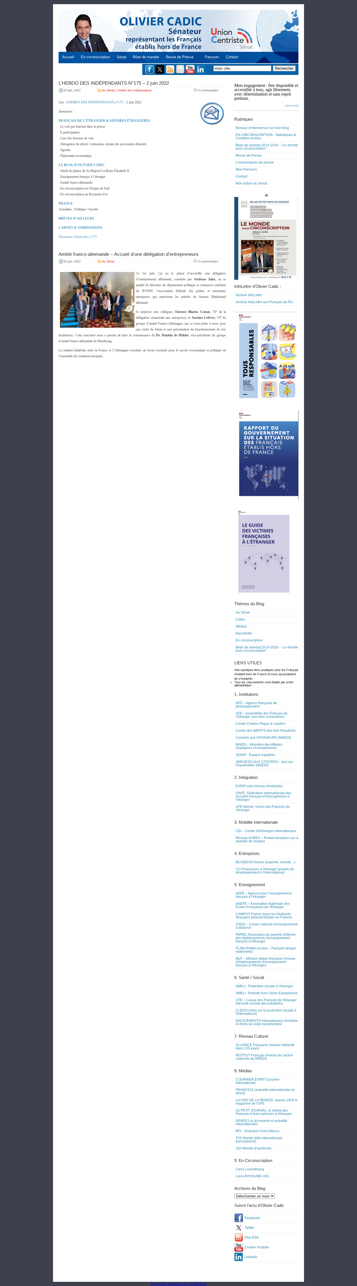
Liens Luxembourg (250, 1169)
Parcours (212, 57)
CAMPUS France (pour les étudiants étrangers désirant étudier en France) (264, 915)
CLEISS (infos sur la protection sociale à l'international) (266, 1012)
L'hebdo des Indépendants (134, 90)
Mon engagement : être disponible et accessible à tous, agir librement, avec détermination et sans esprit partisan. (266, 95)
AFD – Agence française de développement (256, 704)
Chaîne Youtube (257, 1247)
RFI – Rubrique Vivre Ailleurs (257, 1131)
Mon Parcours (246, 169)
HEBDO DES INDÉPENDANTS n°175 (95, 102)
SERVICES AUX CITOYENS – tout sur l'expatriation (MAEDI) (264, 763)
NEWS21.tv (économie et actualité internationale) (261, 1122)
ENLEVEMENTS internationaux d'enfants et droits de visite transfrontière (267, 1022)
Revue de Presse (180, 57)
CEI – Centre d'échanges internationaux (266, 831)
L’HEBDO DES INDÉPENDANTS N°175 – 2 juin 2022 (114, 83)
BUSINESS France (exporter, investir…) (265, 862)
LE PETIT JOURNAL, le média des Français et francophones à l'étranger (264, 1112)
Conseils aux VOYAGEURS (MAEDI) (263, 738)
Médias (241, 626)
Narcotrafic (244, 633)
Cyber (240, 619)
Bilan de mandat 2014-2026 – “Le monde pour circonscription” (267, 146)
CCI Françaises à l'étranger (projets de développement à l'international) (265, 870)
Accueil (68, 57)
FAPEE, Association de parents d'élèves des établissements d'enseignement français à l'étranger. (266, 938)
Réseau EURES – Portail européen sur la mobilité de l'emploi (267, 839)
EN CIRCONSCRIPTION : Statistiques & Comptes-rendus (266, 136)
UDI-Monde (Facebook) (253, 1148)
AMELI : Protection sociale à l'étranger (264, 986)
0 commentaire (208, 90)
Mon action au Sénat (251, 183)
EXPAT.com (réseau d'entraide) (259, 786)
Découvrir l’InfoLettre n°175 (78, 237)
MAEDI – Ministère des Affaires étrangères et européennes (259, 746)
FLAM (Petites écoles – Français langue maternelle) (266, 950)
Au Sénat (108, 90)
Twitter (249, 1228)
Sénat (121, 57)
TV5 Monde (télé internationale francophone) (259, 1139)
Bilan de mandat (146, 57)
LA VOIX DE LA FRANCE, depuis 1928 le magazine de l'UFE (267, 1101)
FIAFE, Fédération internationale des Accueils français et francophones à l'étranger (263, 796)
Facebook (252, 1218)
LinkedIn (250, 1257)
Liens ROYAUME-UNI (252, 1176)
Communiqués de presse (255, 162)
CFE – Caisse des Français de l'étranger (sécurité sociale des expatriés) (266, 1001)
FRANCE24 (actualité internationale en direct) (265, 1091)
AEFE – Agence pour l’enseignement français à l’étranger (263, 895)
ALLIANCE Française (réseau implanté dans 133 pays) (265, 1046)
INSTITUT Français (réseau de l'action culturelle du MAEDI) (264, 1057)
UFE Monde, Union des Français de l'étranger (263, 808)
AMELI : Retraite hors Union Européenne (267, 993)
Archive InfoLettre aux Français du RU (264, 302)
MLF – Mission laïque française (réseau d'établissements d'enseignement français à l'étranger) (265, 962)
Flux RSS (252, 1237)
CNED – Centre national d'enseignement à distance (267, 926)
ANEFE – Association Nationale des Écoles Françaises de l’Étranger (263, 905)
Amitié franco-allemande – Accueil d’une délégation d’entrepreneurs (129, 254)
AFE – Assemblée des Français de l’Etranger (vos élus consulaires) (262, 715)
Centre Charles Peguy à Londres (261, 724)
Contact (232, 57)
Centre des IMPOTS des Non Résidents (266, 731)
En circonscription (95, 57)
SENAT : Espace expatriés (255, 755)
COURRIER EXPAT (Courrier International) (257, 1081)
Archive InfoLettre (249, 295)
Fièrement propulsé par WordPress (179, 1284)
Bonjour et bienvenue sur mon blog (262, 128)
